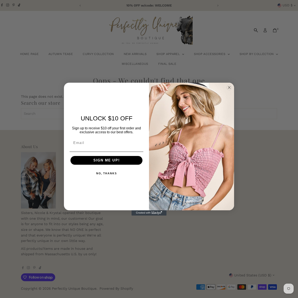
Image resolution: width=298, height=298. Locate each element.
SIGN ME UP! (106, 160)
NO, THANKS (106, 173)
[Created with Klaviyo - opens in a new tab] (149, 213)
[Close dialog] (229, 87)
